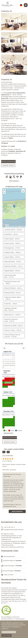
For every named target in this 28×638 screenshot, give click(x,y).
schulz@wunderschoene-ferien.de (13, 529)
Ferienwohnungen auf (12, 560)
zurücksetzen (8, 433)
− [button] (4, 193)
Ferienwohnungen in (13, 565)
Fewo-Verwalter (22, 226)
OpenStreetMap (13, 226)
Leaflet (7, 226)
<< (4, 452)
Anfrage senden (8, 165)
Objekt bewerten (17, 511)
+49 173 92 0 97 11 (9, 527)
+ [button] (4, 190)
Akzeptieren (6, 635)
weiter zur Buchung (8, 161)
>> (8, 452)
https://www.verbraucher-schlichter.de (12, 547)
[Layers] (23, 191)
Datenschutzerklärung (8, 632)
